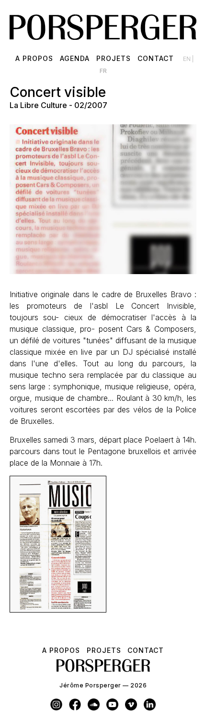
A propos (34, 58)
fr (103, 70)
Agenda (75, 58)
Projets (113, 58)
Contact (155, 58)
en (187, 58)
